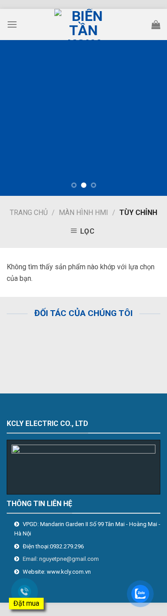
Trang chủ (29, 212)
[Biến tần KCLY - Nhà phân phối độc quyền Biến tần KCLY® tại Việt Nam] (84, 24)
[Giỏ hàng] (155, 24)
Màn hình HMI (83, 212)
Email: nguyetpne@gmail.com (61, 558)
